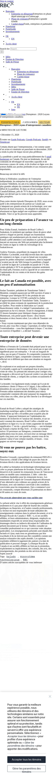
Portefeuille (11, 29)
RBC (25, 559)
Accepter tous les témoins (26, 759)
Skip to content (6, 1)
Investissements (13, 31)
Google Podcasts (33, 139)
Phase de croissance (20, 19)
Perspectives (10, 122)
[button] (21, 498)
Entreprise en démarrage (22, 14)
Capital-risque (17, 24)
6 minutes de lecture (9, 606)
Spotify (45, 139)
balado (11, 556)
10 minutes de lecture (10, 657)
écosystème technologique (17, 558)
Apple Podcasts (18, 139)
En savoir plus (6, 608)
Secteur (44, 122)
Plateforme (10, 26)
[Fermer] (50, 696)
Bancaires (10, 11)
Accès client (11, 44)
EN (12, 39)
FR (7, 36)
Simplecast (5, 142)
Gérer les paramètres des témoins (26, 769)
